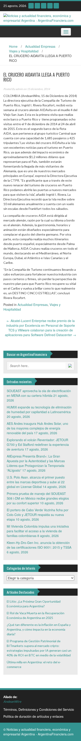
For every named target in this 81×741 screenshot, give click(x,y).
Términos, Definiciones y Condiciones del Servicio (38, 709)
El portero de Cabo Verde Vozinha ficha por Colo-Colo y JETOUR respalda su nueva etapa (37, 515)
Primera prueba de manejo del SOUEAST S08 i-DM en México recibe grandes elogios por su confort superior (38, 498)
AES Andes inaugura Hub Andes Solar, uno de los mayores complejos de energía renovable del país (37, 428)
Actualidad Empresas (40, 46)
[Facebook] (56, 6)
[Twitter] (50, 6)
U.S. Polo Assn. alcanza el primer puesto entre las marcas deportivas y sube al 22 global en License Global (36, 482)
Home (13, 46)
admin (19, 89)
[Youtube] (37, 6)
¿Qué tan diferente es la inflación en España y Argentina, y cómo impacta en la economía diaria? (39, 629)
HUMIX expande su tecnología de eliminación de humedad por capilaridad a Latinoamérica (39, 409)
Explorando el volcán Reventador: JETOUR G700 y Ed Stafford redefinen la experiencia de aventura (38, 444)
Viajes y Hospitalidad (23, 51)
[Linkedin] (43, 6)
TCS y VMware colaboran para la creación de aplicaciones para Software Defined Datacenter (40, 332)
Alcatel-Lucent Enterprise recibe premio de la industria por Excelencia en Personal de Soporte (40, 323)
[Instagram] (31, 6)
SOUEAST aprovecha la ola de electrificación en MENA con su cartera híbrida (39, 393)
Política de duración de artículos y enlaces (33, 716)
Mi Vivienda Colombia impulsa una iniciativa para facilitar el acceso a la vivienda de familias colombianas (38, 531)
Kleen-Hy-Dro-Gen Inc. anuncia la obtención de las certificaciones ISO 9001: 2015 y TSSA (39, 545)
